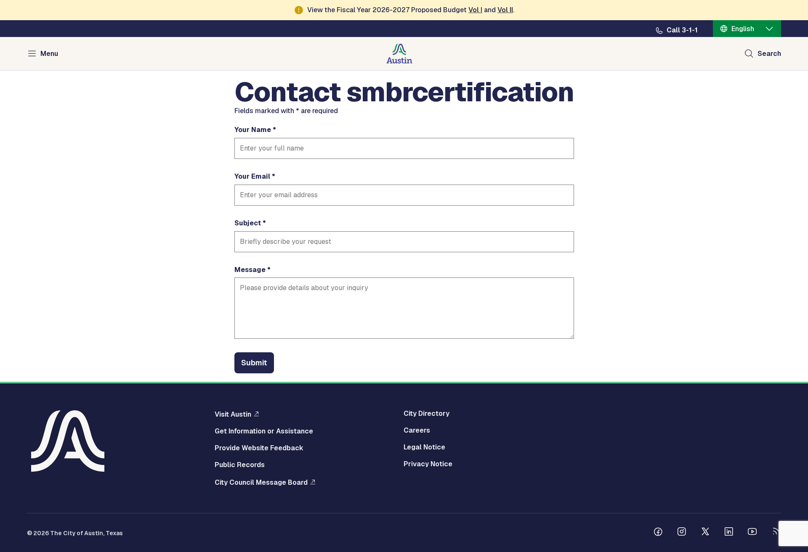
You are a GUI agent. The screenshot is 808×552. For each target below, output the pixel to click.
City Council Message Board (261, 482)
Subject (247, 223)
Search (769, 53)
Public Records (240, 465)
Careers (417, 430)
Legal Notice (424, 447)
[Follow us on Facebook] (658, 533)
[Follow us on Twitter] (705, 533)
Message (250, 270)
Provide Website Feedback (259, 448)
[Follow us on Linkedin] (729, 533)
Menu (49, 53)
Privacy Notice (428, 464)
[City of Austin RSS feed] (776, 533)
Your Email (252, 176)
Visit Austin (233, 414)
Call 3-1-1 (682, 30)
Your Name (252, 130)
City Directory (426, 413)
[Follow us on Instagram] (682, 533)
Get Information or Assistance (264, 431)
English (742, 28)
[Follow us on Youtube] (752, 533)
